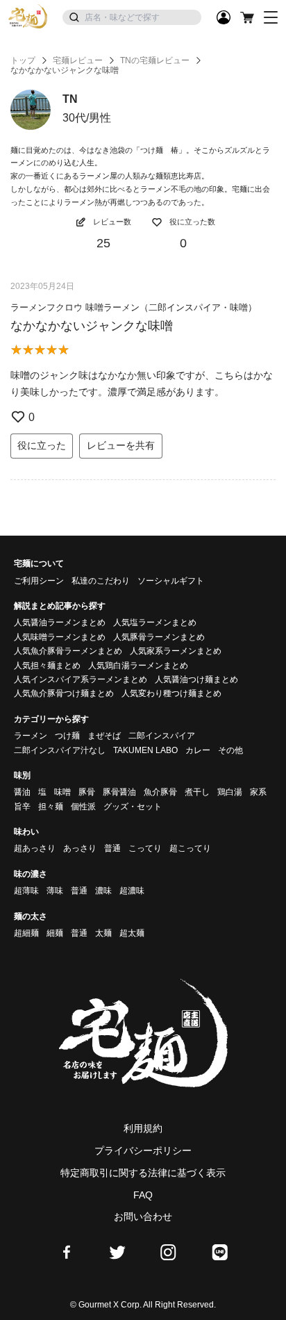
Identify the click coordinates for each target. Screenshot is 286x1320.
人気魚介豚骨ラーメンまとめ (68, 651)
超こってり (190, 848)
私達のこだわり (101, 581)
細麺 (55, 933)
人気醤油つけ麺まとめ (196, 679)
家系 (258, 792)
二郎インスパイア (161, 736)
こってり (145, 848)
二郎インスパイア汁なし (60, 750)
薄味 (55, 891)
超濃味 (131, 891)
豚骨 (86, 792)
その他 (230, 750)
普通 (112, 848)
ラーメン (30, 736)
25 (103, 243)
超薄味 (26, 891)
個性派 (83, 806)
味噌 (62, 792)
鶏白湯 (229, 792)
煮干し (197, 792)
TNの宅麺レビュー (155, 60)
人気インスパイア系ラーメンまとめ (80, 679)
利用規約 (143, 1128)
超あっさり (35, 848)
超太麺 (131, 933)
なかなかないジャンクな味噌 (91, 326)
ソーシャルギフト (170, 581)
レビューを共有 (121, 445)
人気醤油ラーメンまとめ (60, 622)
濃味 (103, 891)
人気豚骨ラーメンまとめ (159, 637)
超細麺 (26, 933)
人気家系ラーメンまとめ (175, 651)
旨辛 (22, 806)
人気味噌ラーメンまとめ (60, 637)
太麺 (103, 933)
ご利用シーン (39, 581)
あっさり (79, 848)
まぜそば (104, 736)
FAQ (143, 1195)
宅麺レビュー (78, 60)
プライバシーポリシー (143, 1150)
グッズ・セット (132, 806)
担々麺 (50, 806)
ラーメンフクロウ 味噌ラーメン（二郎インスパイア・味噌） (133, 307)
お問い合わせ (143, 1216)
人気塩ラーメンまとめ (154, 622)
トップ (22, 60)
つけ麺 (67, 736)
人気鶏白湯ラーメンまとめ (138, 665)
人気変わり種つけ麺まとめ (171, 693)
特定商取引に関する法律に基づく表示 (143, 1172)
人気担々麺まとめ (47, 665)
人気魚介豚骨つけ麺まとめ (64, 693)
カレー (197, 750)
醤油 (22, 792)
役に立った (41, 445)
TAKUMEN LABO (145, 750)
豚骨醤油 (119, 792)
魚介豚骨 (160, 792)
